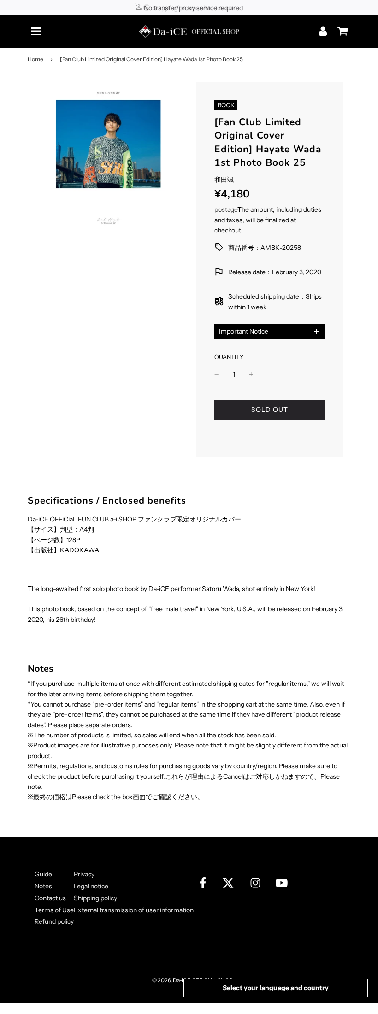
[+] (251, 374)
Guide (43, 874)
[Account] (323, 31)
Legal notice (91, 886)
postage (225, 209)
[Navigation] (36, 31)
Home (35, 59)
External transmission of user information (134, 910)
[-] (216, 374)
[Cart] (340, 28)
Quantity (229, 356)
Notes (43, 886)
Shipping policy (95, 898)
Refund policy (54, 921)
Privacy (84, 874)
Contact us (50, 898)
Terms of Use (54, 910)
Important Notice (243, 331)
